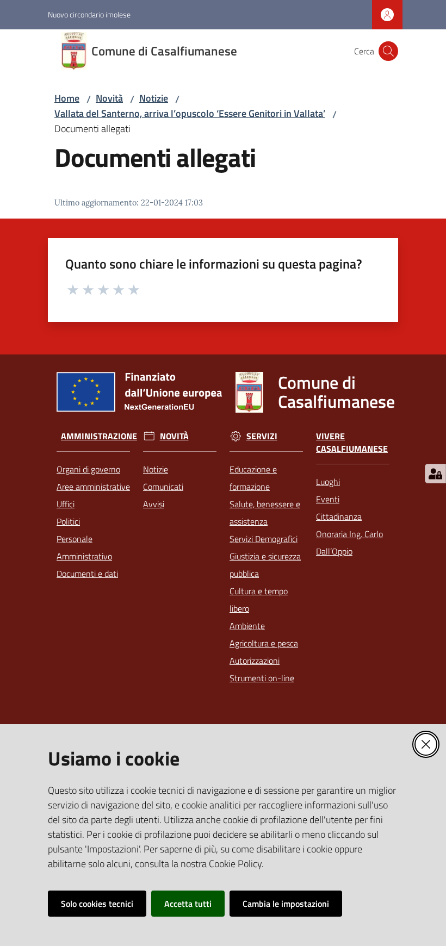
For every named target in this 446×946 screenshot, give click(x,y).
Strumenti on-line (262, 677)
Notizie (153, 98)
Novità (109, 98)
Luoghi (328, 481)
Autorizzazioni (255, 660)
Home (66, 98)
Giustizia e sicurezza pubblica (265, 565)
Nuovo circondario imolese (89, 14)
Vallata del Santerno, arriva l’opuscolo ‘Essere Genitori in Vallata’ (189, 113)
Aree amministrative (93, 486)
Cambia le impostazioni (286, 903)
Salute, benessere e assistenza (265, 512)
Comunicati (163, 486)
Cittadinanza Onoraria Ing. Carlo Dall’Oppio (349, 534)
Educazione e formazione (253, 478)
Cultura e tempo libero (259, 599)
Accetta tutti (188, 903)
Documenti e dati (87, 573)
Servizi (261, 436)
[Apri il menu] (15, 51)
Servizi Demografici (264, 538)
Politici (68, 521)
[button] (388, 51)
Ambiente (247, 625)
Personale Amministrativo (84, 547)
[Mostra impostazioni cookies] (435, 473)
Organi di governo (88, 469)
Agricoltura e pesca (264, 643)
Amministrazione (99, 436)
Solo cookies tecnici (97, 903)
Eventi (327, 499)
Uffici (66, 504)
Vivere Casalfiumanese (352, 442)
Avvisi (153, 504)
